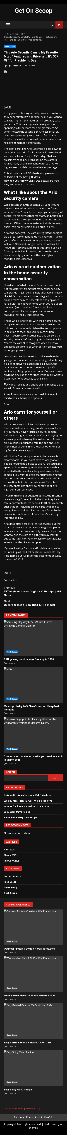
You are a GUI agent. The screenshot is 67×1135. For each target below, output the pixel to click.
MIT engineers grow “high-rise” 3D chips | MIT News (32, 591)
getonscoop (15, 65)
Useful (48, 1117)
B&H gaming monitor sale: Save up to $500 (33, 638)
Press (29, 1117)
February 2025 (11, 860)
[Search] (52, 25)
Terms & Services (13, 1108)
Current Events (12, 876)
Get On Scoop (34, 10)
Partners (19, 1117)
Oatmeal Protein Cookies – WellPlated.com (28, 795)
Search (10, 772)
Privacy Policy (33, 1108)
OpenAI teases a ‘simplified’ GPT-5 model (29, 603)
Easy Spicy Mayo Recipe (17, 811)
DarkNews (50, 1124)
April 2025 (9, 849)
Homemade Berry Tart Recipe (20, 817)
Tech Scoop (10, 47)
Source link (10, 580)
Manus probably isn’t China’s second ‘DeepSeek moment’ (33, 685)
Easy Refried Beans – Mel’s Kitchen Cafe (26, 806)
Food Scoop (10, 881)
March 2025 (10, 855)
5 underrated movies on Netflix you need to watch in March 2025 (33, 735)
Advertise (59, 25)
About (38, 1117)
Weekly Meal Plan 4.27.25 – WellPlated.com (28, 800)
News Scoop (10, 887)
